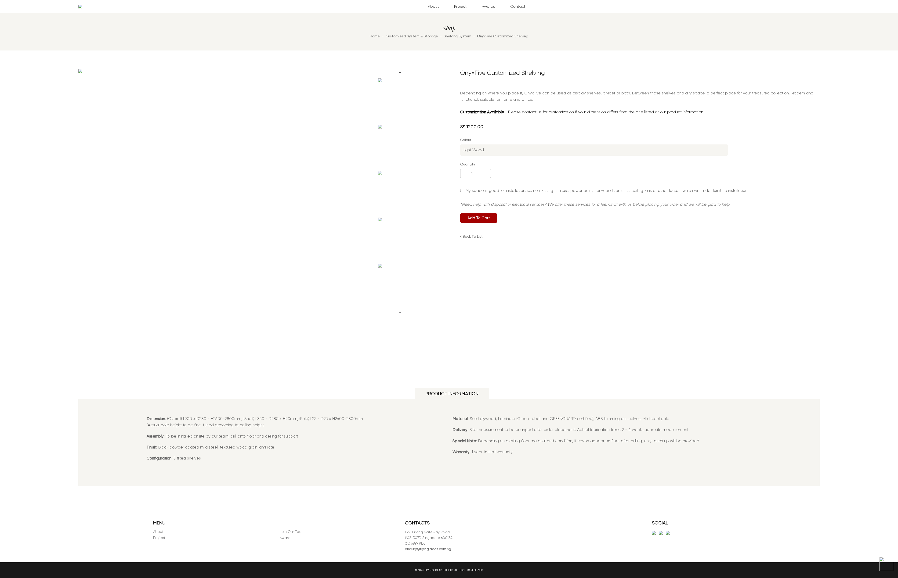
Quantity (467, 164)
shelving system (457, 36)
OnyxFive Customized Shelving (502, 36)
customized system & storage (412, 36)
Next (400, 312)
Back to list (473, 236)
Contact (517, 6)
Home (375, 36)
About (433, 6)
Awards (488, 6)
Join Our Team (292, 532)
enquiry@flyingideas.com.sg (428, 549)
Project (460, 6)
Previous (400, 72)
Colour (465, 140)
